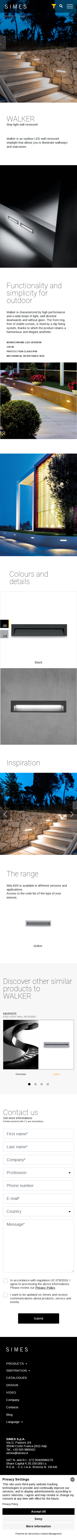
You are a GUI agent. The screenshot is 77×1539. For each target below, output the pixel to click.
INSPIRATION (16, 1370)
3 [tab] (42, 1086)
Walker (38, 946)
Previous (5, 814)
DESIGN (12, 1385)
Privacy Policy (45, 1287)
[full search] (54, 6)
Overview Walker (39, 16)
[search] (61, 6)
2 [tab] (35, 1086)
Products (20, 16)
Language (13, 1422)
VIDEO (11, 1392)
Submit (38, 1318)
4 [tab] (48, 1086)
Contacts (12, 1407)
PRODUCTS (15, 1363)
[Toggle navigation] (69, 6)
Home (7, 16)
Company (13, 1400)
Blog (9, 1414)
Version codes (64, 16)
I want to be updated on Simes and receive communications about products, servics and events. (40, 1298)
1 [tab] (29, 1086)
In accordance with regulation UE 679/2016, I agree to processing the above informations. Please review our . (40, 1283)
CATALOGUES (16, 1377)
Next (72, 814)
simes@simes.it (17, 1453)
